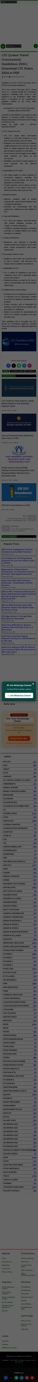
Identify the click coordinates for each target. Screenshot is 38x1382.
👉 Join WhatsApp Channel (19, 695)
